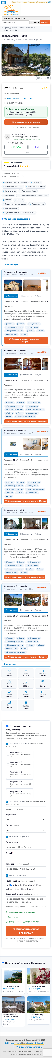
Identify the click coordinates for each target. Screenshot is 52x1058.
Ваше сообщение (22, 894)
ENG (22, 885)
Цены (39, 296)
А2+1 (20, 98)
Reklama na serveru (13, 1043)
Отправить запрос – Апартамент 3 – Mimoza (26, 501)
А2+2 (26, 98)
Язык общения (20, 881)
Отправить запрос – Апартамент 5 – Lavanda (27, 657)
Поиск (46, 22)
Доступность (27, 296)
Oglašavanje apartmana (30, 1047)
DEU (30, 885)
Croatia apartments (35, 1051)
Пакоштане (30, 28)
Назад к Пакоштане (11, 173)
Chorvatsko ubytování (18, 1054)
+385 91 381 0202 (15, 143)
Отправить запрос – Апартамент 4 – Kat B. (25, 577)
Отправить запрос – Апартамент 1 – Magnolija (27, 340)
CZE (15, 885)
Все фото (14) (44, 78)
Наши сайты (23, 1051)
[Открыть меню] (3, 2)
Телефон (17, 864)
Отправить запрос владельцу (27, 931)
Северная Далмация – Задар (13, 28)
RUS (8, 885)
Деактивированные (10, 1051)
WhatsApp (17, 147)
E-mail (9, 853)
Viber (39, 147)
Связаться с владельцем (27, 122)
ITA (37, 885)
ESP (8, 889)
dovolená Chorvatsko (34, 1054)
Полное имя (12, 842)
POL (29, 889)
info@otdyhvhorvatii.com (37, 1043)
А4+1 (9, 98)
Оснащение (12, 296)
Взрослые (11, 814)
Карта (27, 153)
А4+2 (32, 98)
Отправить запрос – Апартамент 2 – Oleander (27, 421)
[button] (26, 165)
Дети (12, 825)
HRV (22, 889)
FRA (15, 889)
